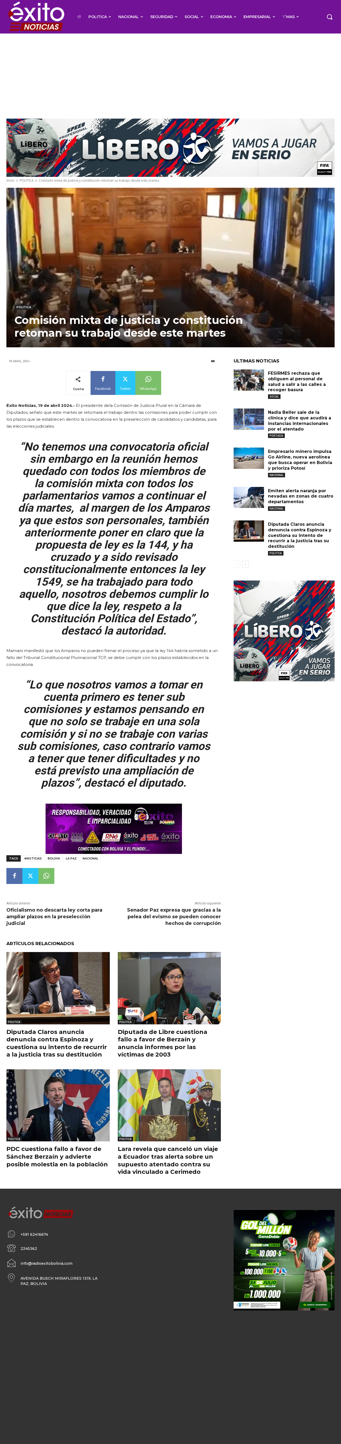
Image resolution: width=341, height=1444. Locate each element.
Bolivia (54, 858)
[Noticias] (36, 17)
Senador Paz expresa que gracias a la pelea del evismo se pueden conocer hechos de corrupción (174, 916)
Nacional (90, 858)
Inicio (10, 180)
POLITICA (27, 180)
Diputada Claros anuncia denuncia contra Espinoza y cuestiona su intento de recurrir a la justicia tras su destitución (299, 535)
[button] (329, 17)
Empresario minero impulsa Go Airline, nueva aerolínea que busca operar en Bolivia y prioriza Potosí (300, 459)
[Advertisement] (170, 73)
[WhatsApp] (46, 876)
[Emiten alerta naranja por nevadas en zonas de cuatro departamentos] (249, 497)
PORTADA (276, 435)
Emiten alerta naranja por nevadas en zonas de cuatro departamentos (300, 496)
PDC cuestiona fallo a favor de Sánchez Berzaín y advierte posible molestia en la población (57, 1156)
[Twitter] (30, 876)
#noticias (33, 858)
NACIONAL (276, 475)
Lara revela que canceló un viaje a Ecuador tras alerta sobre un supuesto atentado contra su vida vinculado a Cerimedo (168, 1160)
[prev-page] (237, 564)
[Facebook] (14, 876)
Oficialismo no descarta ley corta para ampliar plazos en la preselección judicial (54, 916)
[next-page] (245, 564)
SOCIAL (274, 396)
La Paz (71, 858)
